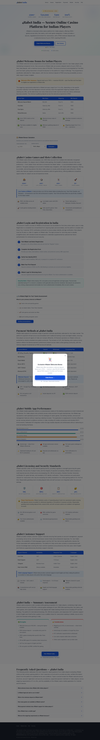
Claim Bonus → (50, 377)
